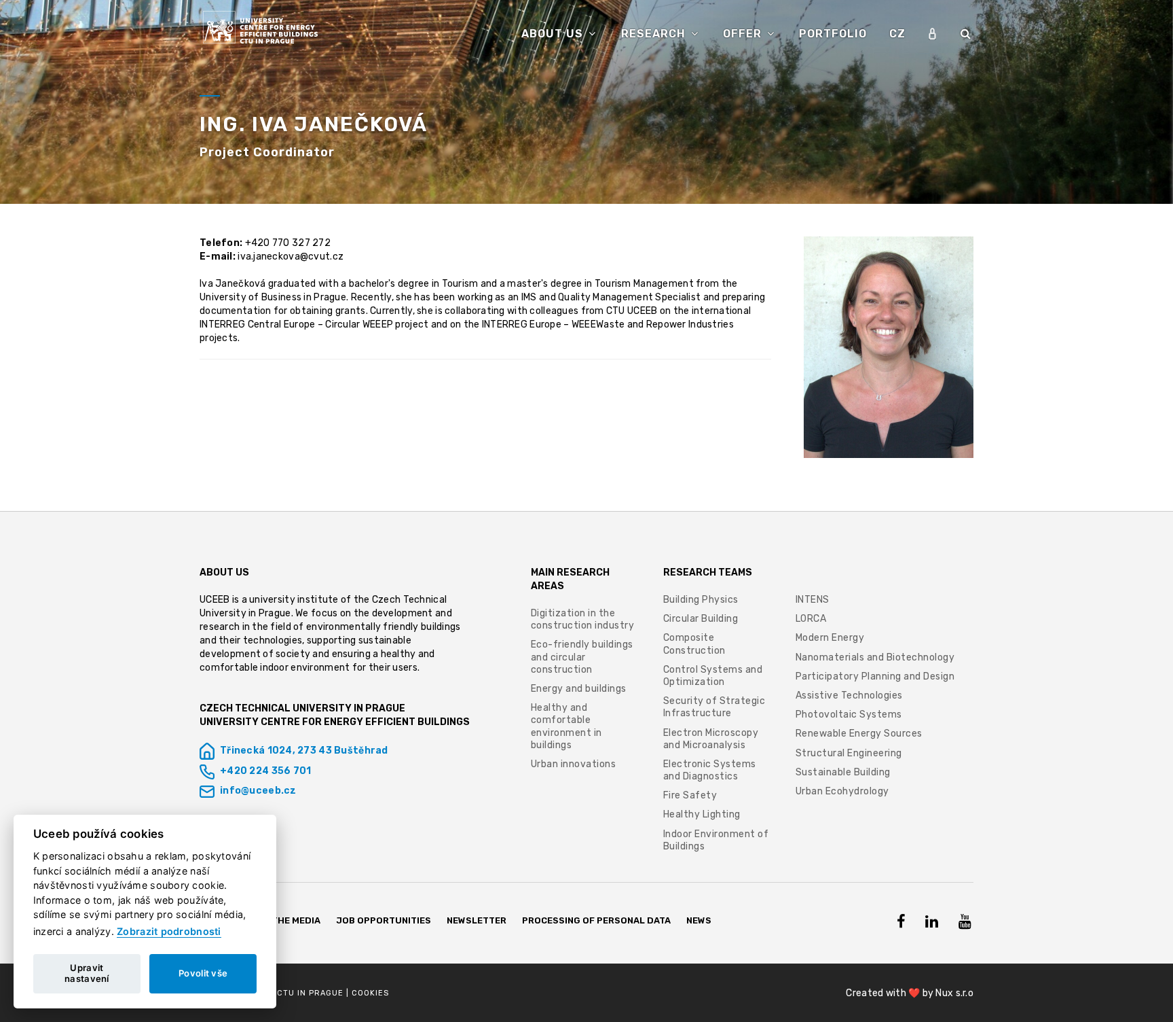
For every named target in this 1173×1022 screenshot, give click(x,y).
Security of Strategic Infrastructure (714, 707)
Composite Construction (694, 644)
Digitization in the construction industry (583, 619)
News (698, 920)
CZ (897, 33)
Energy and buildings (579, 688)
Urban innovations (573, 764)
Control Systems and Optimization (713, 676)
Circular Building (701, 618)
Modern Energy (830, 638)
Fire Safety (690, 795)
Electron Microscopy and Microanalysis (711, 739)
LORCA (811, 618)
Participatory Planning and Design (875, 676)
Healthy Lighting (702, 814)
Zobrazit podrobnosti (169, 931)
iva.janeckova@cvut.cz (290, 256)
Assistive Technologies (849, 695)
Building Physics (701, 599)
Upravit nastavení (86, 973)
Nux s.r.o (954, 993)
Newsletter (476, 920)
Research (655, 33)
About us (553, 33)
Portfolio (833, 33)
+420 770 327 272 (288, 243)
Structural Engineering (849, 753)
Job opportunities (384, 920)
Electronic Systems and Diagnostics (709, 770)
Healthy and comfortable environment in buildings (566, 726)
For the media (285, 920)
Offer (744, 33)
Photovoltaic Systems (849, 714)
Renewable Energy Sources (859, 733)
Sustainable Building (843, 772)
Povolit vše (203, 973)
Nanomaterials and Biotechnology (875, 657)
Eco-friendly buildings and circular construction (582, 657)
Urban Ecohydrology (842, 791)
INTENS (813, 599)
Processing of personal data (596, 920)
